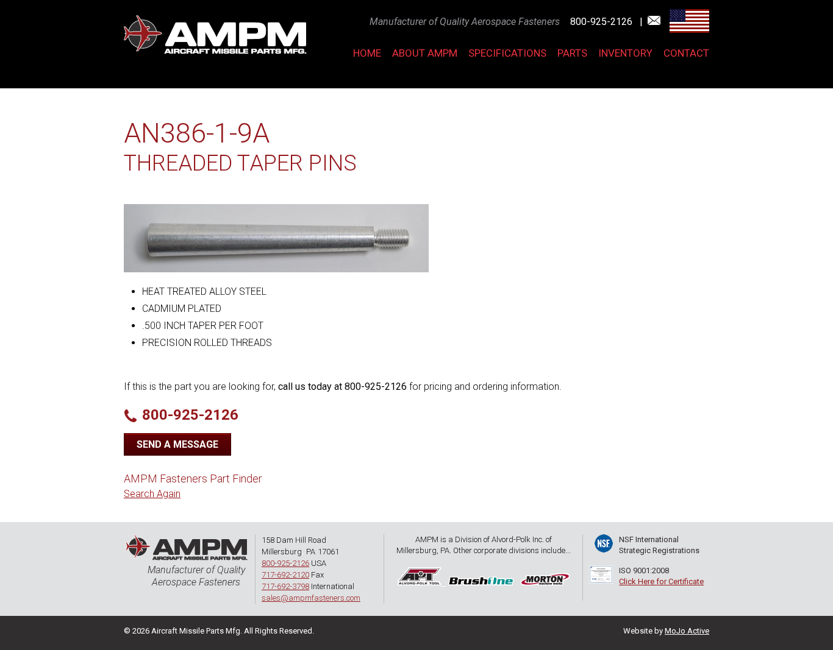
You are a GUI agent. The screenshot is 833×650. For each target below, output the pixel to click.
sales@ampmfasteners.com (311, 597)
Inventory (625, 53)
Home (367, 53)
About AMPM (424, 53)
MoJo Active (687, 630)
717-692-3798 (285, 586)
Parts (572, 53)
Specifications (507, 53)
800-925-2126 (602, 21)
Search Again (152, 494)
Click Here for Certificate (661, 581)
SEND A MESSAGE (177, 444)
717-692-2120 (285, 574)
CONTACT (686, 53)
